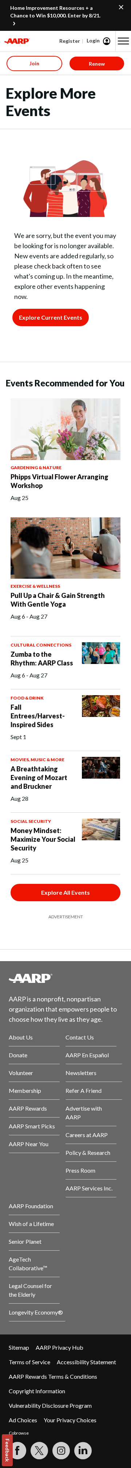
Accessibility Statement (86, 1361)
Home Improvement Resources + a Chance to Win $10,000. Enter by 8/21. (55, 12)
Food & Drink (27, 698)
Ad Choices (23, 1419)
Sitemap (19, 1347)
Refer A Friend (84, 1090)
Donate (18, 1054)
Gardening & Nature (36, 467)
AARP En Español (87, 1054)
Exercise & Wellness (35, 586)
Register (69, 41)
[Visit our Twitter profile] (39, 1450)
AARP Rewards (28, 1108)
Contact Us (80, 1037)
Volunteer (21, 1072)
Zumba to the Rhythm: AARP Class (42, 658)
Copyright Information (37, 1390)
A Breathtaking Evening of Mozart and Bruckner (39, 777)
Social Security (31, 821)
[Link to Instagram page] (61, 1450)
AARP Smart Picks (32, 1126)
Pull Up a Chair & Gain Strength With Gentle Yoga (58, 599)
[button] (123, 41)
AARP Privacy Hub (59, 1347)
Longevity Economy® (36, 1312)
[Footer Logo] (65, 978)
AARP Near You (28, 1143)
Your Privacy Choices (70, 1419)
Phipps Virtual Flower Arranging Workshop (59, 481)
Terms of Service (29, 1361)
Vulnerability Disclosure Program (50, 1405)
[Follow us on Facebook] (17, 1450)
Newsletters (81, 1072)
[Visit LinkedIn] (83, 1450)
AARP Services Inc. (89, 1188)
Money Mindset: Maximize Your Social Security (43, 839)
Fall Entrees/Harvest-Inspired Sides (38, 716)
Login (93, 40)
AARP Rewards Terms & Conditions (53, 1376)
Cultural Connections (41, 645)
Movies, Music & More (37, 759)
